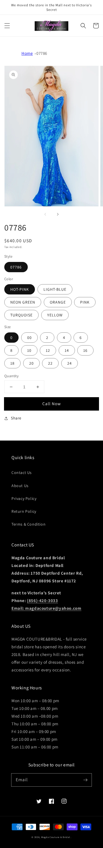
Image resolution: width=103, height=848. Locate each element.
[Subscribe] (85, 780)
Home (27, 53)
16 (85, 350)
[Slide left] (45, 214)
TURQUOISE (21, 315)
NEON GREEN (22, 302)
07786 (41, 53)
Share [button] (16, 418)
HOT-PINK (19, 289)
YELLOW (55, 315)
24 (69, 363)
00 (29, 337)
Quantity (11, 375)
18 (12, 363)
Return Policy (23, 511)
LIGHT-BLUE (54, 289)
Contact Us (21, 472)
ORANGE (58, 302)
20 (31, 363)
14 (67, 350)
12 (48, 350)
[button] (7, 25)
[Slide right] (58, 214)
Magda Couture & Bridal (56, 837)
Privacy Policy (23, 498)
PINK (85, 302)
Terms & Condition (28, 524)
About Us (20, 485)
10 (29, 350)
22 (50, 363)
